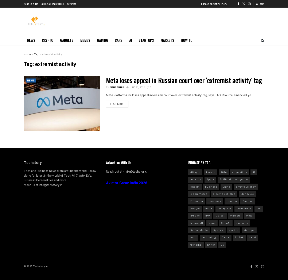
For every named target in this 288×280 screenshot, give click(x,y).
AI (130, 40)
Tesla (225, 237)
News (31, 40)
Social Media (199, 230)
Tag (36, 54)
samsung (242, 223)
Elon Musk (247, 194)
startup (233, 230)
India (208, 208)
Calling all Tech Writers (53, 3)
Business (211, 187)
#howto (210, 172)
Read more (117, 104)
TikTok (239, 237)
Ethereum (196, 201)
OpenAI (225, 223)
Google (195, 208)
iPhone (195, 216)
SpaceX (218, 230)
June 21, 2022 (136, 87)
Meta (249, 216)
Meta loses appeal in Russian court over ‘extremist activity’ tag (184, 80)
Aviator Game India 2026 (126, 183)
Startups (146, 40)
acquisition (239, 172)
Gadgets (67, 40)
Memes (85, 40)
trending (196, 245)
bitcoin (195, 187)
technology (209, 237)
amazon (195, 179)
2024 (224, 172)
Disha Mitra (117, 87)
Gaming (102, 40)
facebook (215, 201)
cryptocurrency (246, 187)
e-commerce (198, 194)
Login (261, 3)
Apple (210, 179)
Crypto (47, 40)
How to (186, 40)
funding (232, 201)
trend (252, 237)
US (222, 245)
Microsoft (196, 223)
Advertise (71, 3)
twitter (211, 245)
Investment (244, 208)
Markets (167, 40)
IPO (207, 216)
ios (259, 208)
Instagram (224, 208)
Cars (118, 40)
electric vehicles (224, 194)
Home (27, 54)
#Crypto (195, 172)
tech (193, 237)
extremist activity (52, 54)
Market (220, 216)
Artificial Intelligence (234, 179)
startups (249, 230)
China (226, 187)
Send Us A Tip (31, 3)
